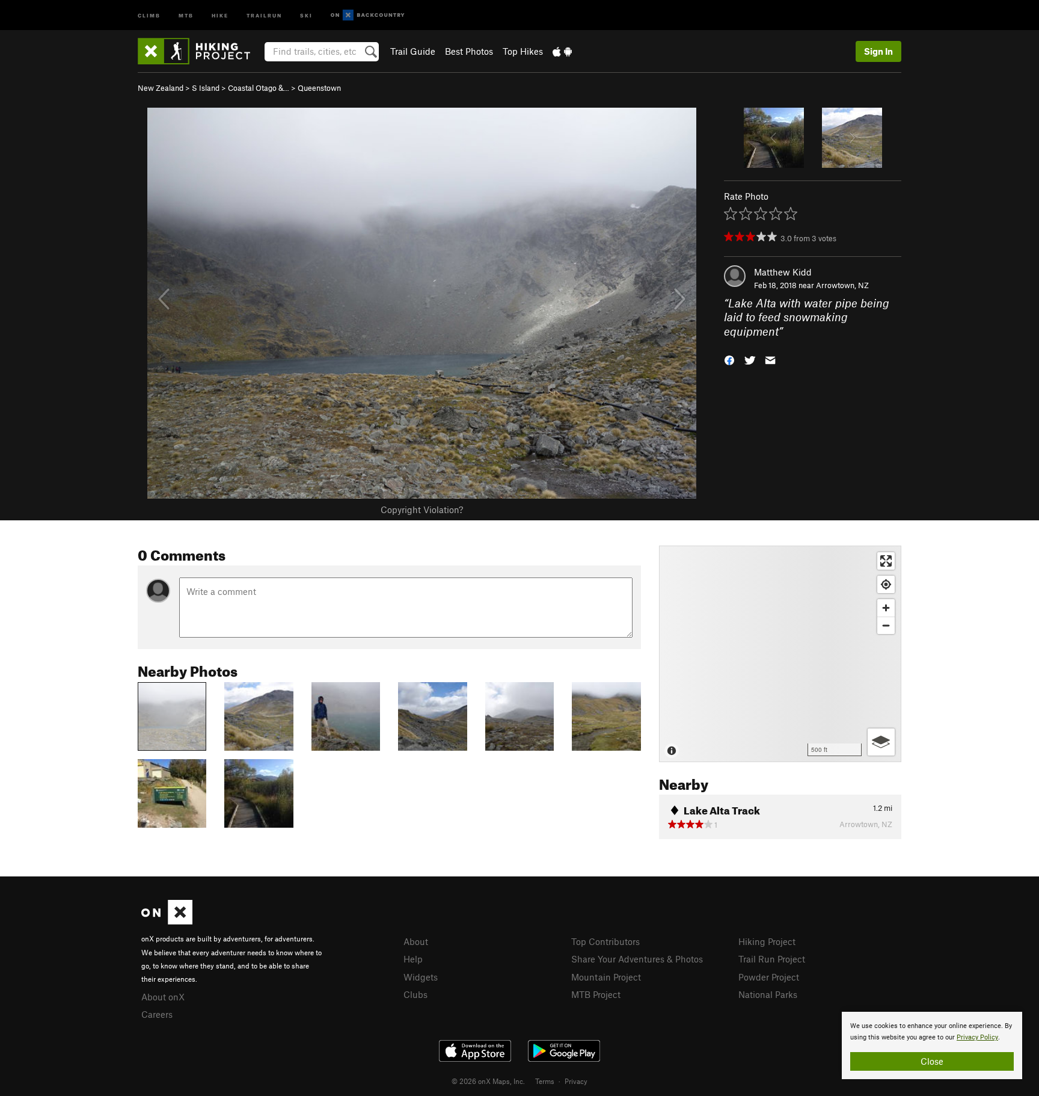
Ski (306, 15)
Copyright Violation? (422, 509)
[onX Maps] (166, 921)
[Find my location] (886, 584)
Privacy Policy (977, 1037)
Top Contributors (605, 941)
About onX (163, 996)
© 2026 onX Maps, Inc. (488, 1081)
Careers (157, 1014)
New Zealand (160, 88)
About (415, 941)
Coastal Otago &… (258, 88)
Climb (149, 15)
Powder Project (768, 976)
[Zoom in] (886, 608)
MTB (186, 15)
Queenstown (319, 88)
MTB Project (596, 994)
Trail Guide (412, 51)
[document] (932, 1045)
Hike (220, 15)
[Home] (200, 51)
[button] (729, 359)
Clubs (415, 994)
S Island (205, 88)
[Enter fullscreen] (886, 561)
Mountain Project (606, 976)
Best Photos (469, 51)
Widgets (420, 976)
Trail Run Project (771, 958)
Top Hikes (523, 51)
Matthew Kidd (783, 271)
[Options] (881, 742)
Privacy (576, 1081)
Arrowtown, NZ (842, 285)
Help (413, 958)
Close (932, 1061)
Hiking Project (766, 941)
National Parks (767, 994)
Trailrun (264, 15)
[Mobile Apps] (562, 51)
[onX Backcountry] (368, 15)
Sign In (878, 51)
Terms (544, 1081)
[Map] (780, 654)
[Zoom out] (886, 625)
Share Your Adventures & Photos (637, 958)
